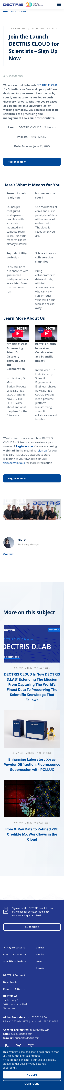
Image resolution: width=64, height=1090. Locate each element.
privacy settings (36, 1063)
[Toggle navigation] (59, 4)
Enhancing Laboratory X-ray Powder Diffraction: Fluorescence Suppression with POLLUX (32, 764)
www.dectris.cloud (14, 463)
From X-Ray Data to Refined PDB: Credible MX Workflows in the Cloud (32, 834)
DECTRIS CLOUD (47, 85)
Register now (24, 446)
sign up (42, 450)
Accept (32, 1074)
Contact (8, 554)
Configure (32, 1083)
